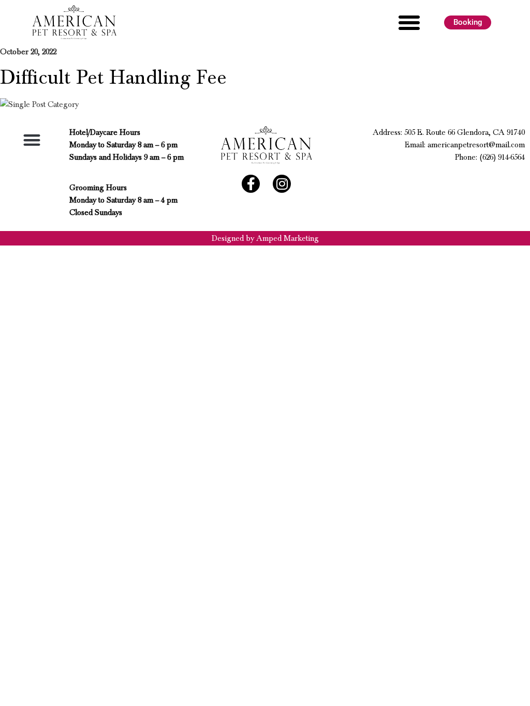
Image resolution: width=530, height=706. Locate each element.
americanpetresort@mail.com (476, 144)
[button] (409, 22)
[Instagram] (282, 184)
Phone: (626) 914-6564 (490, 157)
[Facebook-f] (251, 184)
